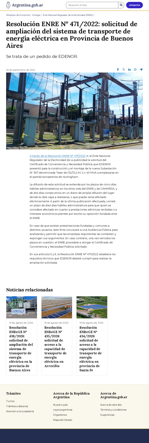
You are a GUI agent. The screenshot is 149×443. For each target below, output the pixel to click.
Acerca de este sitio (111, 404)
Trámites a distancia (17, 406)
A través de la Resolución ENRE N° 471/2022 (58, 156)
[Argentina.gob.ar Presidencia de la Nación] (24, 5)
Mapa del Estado (62, 420)
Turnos (10, 401)
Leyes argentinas (62, 409)
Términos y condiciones (113, 409)
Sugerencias (107, 414)
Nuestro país (60, 404)
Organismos (60, 414)
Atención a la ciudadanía (20, 411)
